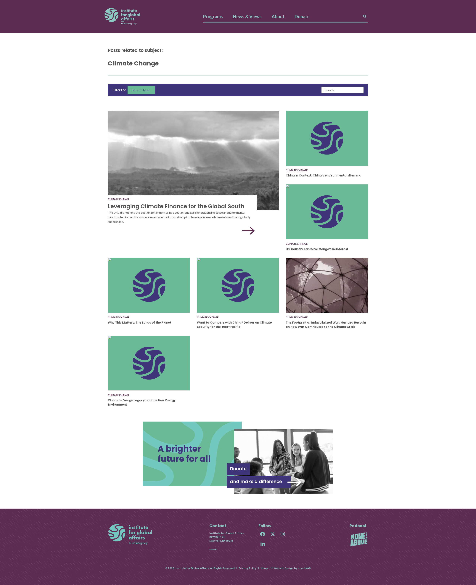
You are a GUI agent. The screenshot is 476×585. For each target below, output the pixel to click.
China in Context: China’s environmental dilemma (323, 175)
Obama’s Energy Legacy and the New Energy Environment (142, 402)
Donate (302, 16)
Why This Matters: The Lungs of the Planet (139, 322)
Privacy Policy (248, 568)
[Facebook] (262, 534)
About (278, 16)
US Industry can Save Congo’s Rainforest (317, 249)
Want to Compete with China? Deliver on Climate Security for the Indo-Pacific (234, 324)
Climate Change (119, 199)
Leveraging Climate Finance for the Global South (176, 206)
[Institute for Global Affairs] (122, 16)
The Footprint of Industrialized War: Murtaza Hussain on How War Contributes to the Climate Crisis (326, 324)
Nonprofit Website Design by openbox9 (286, 568)
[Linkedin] (262, 544)
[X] (272, 534)
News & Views (247, 16)
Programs (213, 16)
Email (213, 549)
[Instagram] (283, 534)
